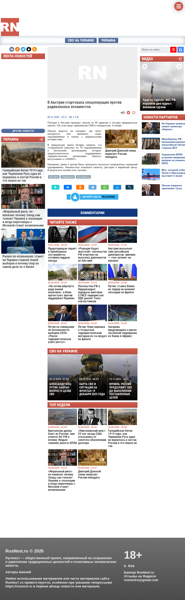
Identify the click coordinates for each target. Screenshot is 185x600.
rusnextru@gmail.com (141, 580)
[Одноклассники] (80, 187)
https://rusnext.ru (18, 586)
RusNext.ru (16, 551)
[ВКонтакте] (68, 187)
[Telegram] (92, 187)
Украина (108, 40)
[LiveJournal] (129, 187)
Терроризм (68, 177)
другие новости (23, 131)
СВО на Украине (81, 40)
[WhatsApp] (105, 187)
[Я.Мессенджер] (55, 187)
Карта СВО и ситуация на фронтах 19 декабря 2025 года (92, 387)
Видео (147, 59)
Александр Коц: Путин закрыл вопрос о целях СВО (60, 387)
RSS (129, 566)
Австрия (53, 177)
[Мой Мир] (117, 187)
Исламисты (83, 177)
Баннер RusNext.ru (139, 572)
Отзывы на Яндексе (140, 576)
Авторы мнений (18, 572)
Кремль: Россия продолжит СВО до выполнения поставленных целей (120, 388)
